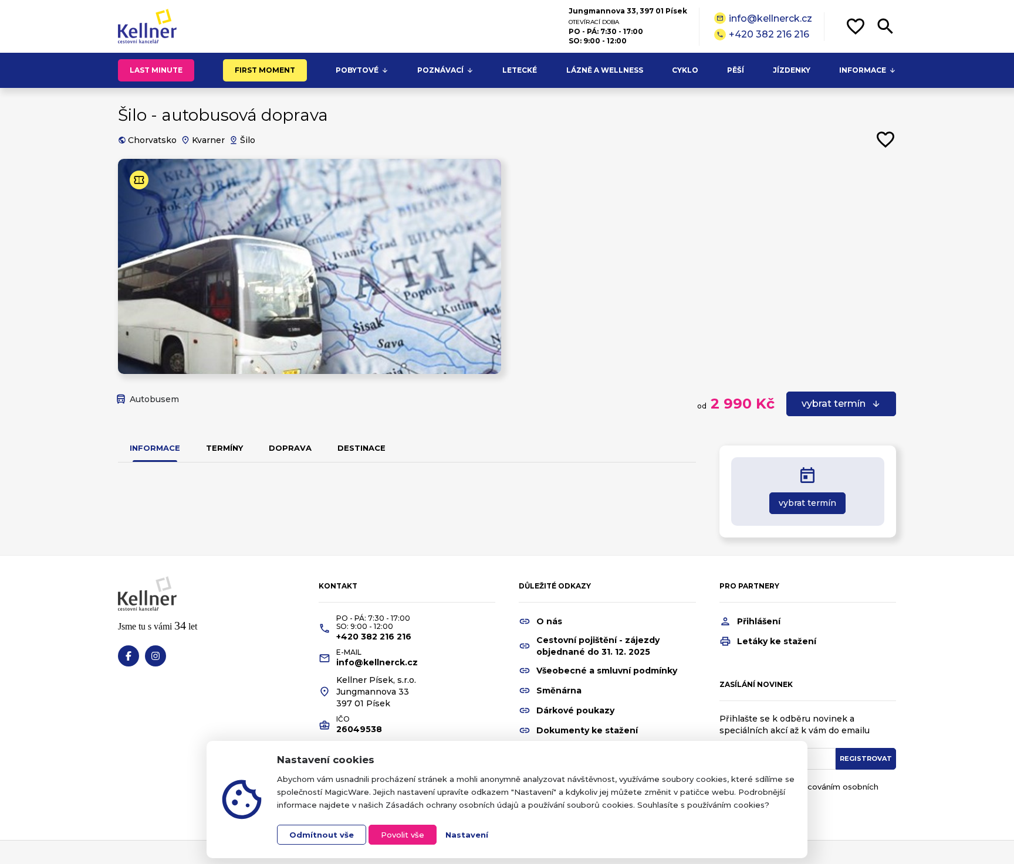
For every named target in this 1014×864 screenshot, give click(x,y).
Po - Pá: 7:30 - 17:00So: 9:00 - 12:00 (373, 622)
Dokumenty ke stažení (587, 730)
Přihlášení (758, 621)
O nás (549, 621)
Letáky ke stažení (776, 641)
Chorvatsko (152, 140)
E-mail (348, 652)
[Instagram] (155, 655)
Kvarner (208, 140)
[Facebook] (128, 655)
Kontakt (338, 585)
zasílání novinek (756, 684)
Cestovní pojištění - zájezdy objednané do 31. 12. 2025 (598, 646)
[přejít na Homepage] (147, 26)
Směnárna (559, 690)
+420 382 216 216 (762, 34)
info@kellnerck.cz (764, 18)
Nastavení (466, 834)
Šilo (247, 140)
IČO (343, 719)
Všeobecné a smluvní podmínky (606, 670)
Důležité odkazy (555, 585)
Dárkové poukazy (575, 710)
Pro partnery (749, 585)
